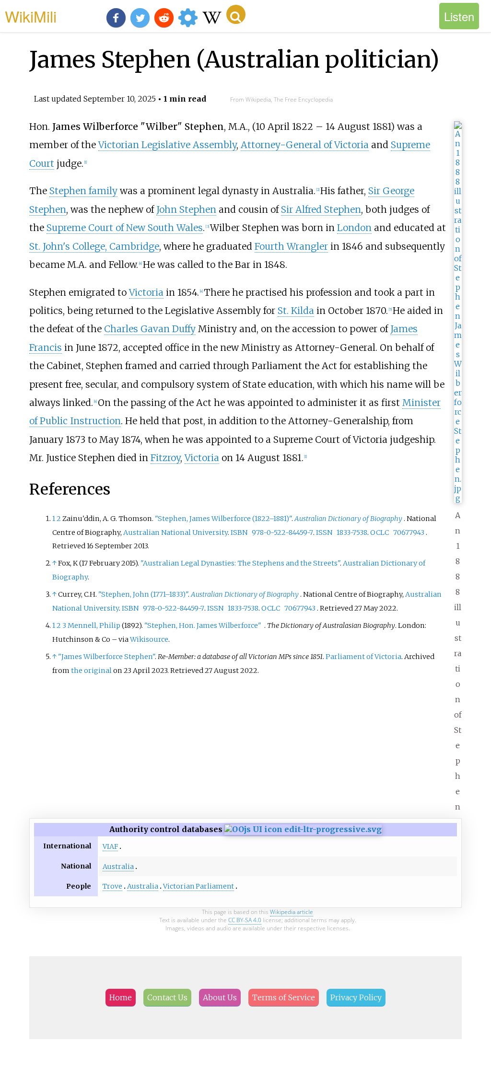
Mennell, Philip (94, 625)
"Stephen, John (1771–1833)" (143, 594)
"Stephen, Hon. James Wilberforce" (202, 625)
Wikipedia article (291, 912)
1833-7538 (352, 532)
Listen (459, 16)
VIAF (110, 846)
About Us (220, 997)
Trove (112, 886)
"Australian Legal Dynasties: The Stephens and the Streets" (240, 563)
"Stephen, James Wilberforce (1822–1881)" (223, 518)
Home (120, 997)
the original (91, 670)
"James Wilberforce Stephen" (106, 656)
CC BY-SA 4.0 (244, 920)
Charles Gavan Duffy (150, 329)
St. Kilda (296, 310)
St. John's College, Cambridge (94, 246)
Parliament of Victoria (363, 656)
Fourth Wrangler (291, 246)
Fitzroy (165, 457)
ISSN (324, 532)
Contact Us (167, 997)
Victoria (146, 292)
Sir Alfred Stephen (321, 209)
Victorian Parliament (198, 886)
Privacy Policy (356, 997)
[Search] (236, 14)
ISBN (239, 532)
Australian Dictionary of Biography (348, 518)
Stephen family (83, 191)
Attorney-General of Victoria (305, 144)
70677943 (408, 532)
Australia (118, 866)
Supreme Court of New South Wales (125, 227)
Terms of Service (283, 997)
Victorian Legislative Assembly (167, 144)
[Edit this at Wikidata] (303, 829)
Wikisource (149, 639)
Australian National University (175, 532)
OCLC (379, 532)
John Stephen (186, 209)
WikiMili (31, 16)
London (354, 227)
